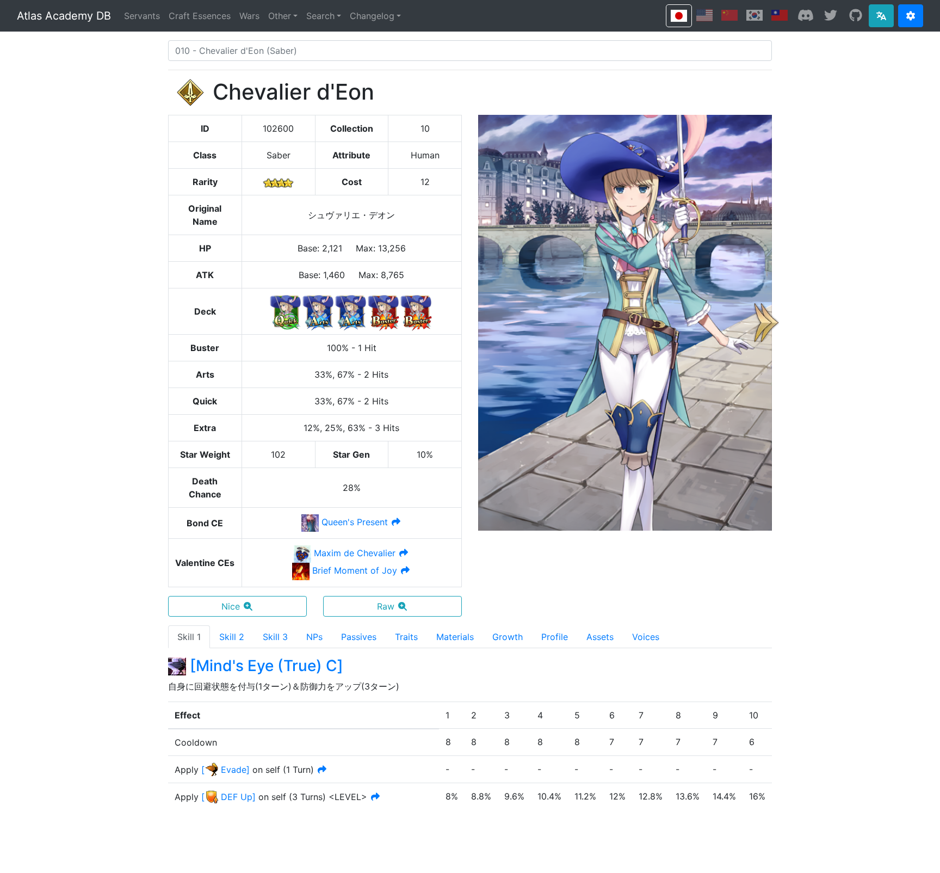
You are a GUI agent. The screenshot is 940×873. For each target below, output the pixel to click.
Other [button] (279, 15)
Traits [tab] (406, 636)
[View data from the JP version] (679, 15)
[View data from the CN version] (729, 15)
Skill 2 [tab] (231, 636)
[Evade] (225, 769)
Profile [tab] (554, 636)
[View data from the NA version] (704, 15)
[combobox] (470, 50)
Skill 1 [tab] (189, 636)
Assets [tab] (600, 636)
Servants (142, 15)
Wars (249, 15)
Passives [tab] (358, 636)
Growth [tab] (507, 636)
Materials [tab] (455, 636)
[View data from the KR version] (754, 15)
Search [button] (320, 15)
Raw (385, 606)
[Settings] (910, 15)
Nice (230, 606)
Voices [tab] (645, 636)
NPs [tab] (314, 636)
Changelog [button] (372, 15)
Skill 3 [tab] (275, 636)
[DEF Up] (228, 796)
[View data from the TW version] (779, 15)
